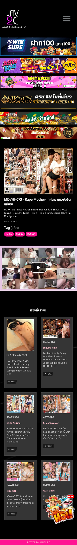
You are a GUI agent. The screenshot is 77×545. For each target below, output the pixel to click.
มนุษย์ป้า (31, 234)
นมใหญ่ (19, 234)
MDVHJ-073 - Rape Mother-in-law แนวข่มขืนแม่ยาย (37, 201)
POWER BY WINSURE (38, 542)
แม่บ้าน (9, 234)
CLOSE (70, 496)
